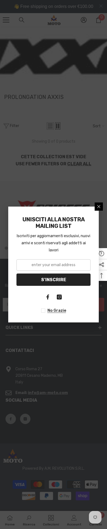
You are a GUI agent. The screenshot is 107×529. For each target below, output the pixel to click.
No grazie (56, 310)
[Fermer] (99, 206)
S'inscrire (53, 279)
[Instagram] (59, 297)
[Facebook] (48, 297)
